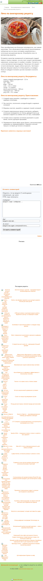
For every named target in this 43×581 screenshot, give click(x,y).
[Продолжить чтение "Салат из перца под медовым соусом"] (5, 402)
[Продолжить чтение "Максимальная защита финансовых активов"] (6, 370)
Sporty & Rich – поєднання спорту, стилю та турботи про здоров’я (25, 434)
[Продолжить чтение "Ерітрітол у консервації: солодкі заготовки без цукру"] (5, 518)
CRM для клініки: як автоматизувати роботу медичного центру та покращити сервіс (27, 313)
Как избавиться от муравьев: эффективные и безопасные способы (26, 373)
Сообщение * (6, 200)
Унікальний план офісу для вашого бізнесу (26, 535)
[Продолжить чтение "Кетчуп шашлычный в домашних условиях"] (6, 394)
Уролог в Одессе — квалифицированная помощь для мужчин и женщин (28, 415)
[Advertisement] (21, 160)
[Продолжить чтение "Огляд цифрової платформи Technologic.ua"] (6, 524)
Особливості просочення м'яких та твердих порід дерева (26, 325)
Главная (6, 7)
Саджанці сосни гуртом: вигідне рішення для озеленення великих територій (26, 463)
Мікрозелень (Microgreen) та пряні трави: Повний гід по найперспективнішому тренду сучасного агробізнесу (28, 356)
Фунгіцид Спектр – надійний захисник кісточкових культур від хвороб (26, 544)
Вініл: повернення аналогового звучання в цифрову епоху (26, 335)
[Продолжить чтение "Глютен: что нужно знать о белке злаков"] (5, 388)
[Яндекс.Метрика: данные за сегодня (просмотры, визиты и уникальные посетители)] (17, 579)
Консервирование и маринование (20, 7)
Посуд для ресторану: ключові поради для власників (25, 404)
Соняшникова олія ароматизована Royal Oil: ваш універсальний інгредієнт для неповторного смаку (27, 477)
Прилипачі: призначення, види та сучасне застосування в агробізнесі (26, 491)
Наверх (39, 236)
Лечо (33, 7)
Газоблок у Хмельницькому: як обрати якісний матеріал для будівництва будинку (27, 501)
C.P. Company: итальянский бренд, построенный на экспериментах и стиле (27, 422)
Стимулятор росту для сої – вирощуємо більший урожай (26, 345)
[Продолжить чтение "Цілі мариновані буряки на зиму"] (5, 560)
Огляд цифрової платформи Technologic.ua (26, 520)
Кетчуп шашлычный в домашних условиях (26, 390)
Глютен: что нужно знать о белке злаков (25, 381)
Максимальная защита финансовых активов (26, 365)
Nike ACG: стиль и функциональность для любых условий (28, 447)
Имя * (4, 219)
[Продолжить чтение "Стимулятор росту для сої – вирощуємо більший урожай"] (6, 353)
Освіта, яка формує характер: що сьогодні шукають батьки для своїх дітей (25, 300)
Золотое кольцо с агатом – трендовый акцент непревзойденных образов (28, 290)
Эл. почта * (6, 224)
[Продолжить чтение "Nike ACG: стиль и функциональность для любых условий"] (7, 452)
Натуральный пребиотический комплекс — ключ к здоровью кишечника (27, 527)
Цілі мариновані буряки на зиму (26, 555)
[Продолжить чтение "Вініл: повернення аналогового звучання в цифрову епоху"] (6, 342)
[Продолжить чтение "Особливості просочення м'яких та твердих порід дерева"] (6, 333)
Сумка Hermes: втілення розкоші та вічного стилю (26, 453)
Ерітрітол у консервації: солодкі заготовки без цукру (26, 511)
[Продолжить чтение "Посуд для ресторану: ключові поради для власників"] (5, 412)
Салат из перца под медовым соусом (25, 396)
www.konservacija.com (26, 569)
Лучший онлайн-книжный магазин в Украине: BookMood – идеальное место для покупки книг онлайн (25, 541)
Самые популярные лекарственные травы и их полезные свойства (25, 537)
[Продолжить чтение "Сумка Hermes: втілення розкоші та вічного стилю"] (5, 460)
